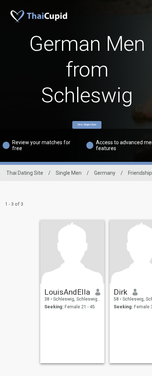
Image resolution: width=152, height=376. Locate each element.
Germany (104, 173)
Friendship (140, 173)
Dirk (120, 292)
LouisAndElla (67, 292)
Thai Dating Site (24, 173)
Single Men (69, 173)
